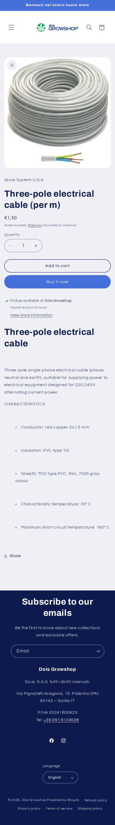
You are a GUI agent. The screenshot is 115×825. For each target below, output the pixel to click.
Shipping (34, 225)
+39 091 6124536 (61, 720)
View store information (31, 315)
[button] (11, 27)
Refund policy (96, 800)
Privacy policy (29, 808)
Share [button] (15, 556)
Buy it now (58, 282)
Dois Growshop (34, 800)
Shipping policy (90, 808)
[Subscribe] (98, 651)
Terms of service (59, 808)
